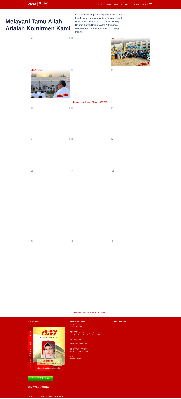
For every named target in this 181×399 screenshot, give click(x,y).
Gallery (145, 4)
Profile (108, 4)
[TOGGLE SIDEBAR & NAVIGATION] (151, 4)
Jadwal (136, 4)
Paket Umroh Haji (121, 4)
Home (100, 4)
